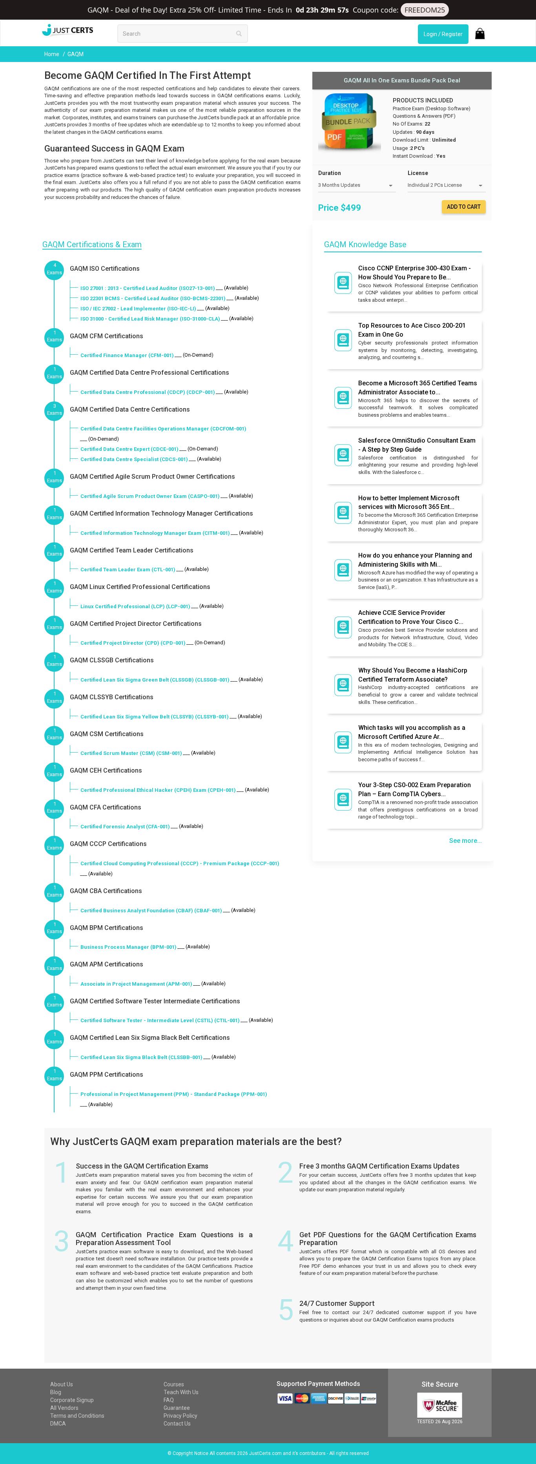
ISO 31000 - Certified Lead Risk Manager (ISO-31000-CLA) (150, 319)
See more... (465, 840)
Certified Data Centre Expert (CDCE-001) (129, 449)
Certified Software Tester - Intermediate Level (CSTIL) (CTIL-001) (160, 1020)
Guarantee (177, 1408)
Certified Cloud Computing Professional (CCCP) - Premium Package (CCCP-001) (179, 863)
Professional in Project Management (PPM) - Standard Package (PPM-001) (173, 1094)
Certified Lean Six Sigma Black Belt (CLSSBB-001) (141, 1057)
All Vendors (64, 1408)
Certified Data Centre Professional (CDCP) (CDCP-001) (147, 392)
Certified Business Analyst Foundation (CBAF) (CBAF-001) (151, 910)
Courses (174, 1384)
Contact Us (177, 1423)
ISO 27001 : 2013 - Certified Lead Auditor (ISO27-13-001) (147, 288)
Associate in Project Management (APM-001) (136, 984)
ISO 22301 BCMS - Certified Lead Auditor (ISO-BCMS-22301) (153, 298)
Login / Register (443, 34)
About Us (61, 1384)
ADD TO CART (464, 207)
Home (52, 54)
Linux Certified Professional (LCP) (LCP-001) (135, 606)
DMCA (58, 1423)
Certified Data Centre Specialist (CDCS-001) (134, 459)
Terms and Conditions (77, 1416)
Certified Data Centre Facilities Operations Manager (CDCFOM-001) (163, 429)
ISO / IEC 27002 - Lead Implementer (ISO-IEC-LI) (138, 309)
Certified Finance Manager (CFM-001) (127, 355)
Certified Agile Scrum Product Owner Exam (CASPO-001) (150, 496)
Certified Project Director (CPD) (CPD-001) (133, 643)
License (418, 173)
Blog (55, 1392)
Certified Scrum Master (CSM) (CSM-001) (131, 753)
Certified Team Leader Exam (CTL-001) (127, 569)
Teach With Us (181, 1392)
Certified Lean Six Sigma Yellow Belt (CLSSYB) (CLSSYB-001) (154, 717)
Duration (329, 173)
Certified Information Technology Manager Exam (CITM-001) (155, 533)
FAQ (169, 1400)
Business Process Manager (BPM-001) (128, 947)
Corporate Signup (72, 1400)
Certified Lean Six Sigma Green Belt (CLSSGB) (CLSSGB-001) (155, 680)
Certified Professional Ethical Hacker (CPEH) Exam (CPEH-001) (158, 790)
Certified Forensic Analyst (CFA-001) (125, 827)
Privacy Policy (180, 1416)
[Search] (239, 33)
